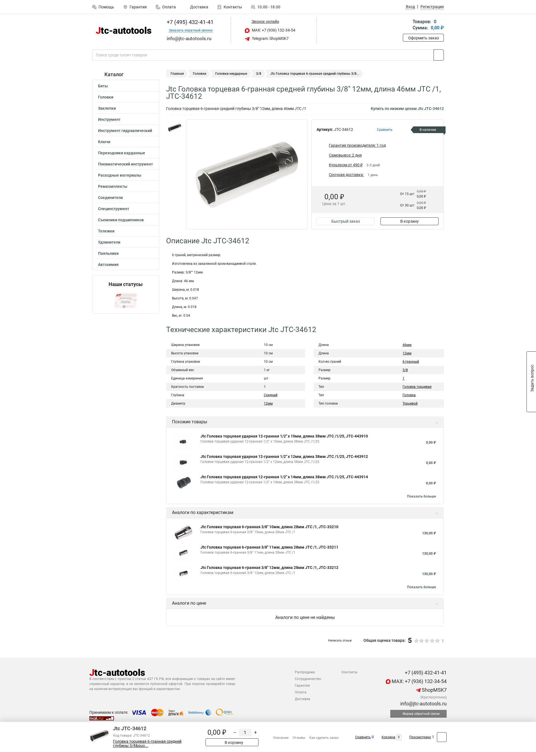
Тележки (106, 231)
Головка (409, 395)
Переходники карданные (121, 153)
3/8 (258, 74)
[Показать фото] (174, 127)
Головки (105, 97)
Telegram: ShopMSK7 (270, 38)
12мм (268, 403)
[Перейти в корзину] (407, 25)
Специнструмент (113, 208)
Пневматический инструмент (125, 164)
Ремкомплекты (112, 186)
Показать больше (421, 496)
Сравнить (363, 737)
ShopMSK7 (434, 690)
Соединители (110, 197)
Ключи (104, 142)
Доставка (198, 7)
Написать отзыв (339, 640)
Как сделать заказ (324, 738)
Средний (270, 395)
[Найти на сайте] (439, 55)
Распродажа (305, 672)
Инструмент (109, 119)
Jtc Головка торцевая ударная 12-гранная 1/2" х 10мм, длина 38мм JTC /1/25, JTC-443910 (284, 436)
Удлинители (109, 242)
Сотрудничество (308, 679)
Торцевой (410, 403)
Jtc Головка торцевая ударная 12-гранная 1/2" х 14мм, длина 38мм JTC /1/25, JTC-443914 (284, 477)
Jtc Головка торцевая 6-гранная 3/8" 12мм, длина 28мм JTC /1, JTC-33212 (269, 567)
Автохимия (108, 264)
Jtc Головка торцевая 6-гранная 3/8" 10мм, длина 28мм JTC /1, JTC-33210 (269, 527)
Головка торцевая (417, 387)
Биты (103, 86)
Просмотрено (420, 737)
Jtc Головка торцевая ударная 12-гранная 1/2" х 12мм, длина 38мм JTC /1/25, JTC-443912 (284, 456)
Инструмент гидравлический (125, 130)
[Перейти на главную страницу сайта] (123, 30)
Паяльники (108, 253)
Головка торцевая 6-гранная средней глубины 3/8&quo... (147, 743)
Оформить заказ (423, 38)
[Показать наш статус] (126, 300)
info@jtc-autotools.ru (423, 704)
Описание (280, 738)
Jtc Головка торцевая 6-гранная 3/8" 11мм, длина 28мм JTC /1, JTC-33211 (269, 547)
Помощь (106, 7)
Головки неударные (231, 74)
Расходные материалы (119, 175)
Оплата (169, 7)
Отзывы (299, 738)
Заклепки (107, 108)
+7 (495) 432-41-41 (189, 22)
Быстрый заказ (345, 221)
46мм (407, 345)
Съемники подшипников (121, 220)
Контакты (233, 7)
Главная (177, 74)
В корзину (409, 221)
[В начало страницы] (442, 737)
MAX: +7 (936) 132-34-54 (273, 30)
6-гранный (411, 362)
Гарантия (138, 7)
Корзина (388, 737)
